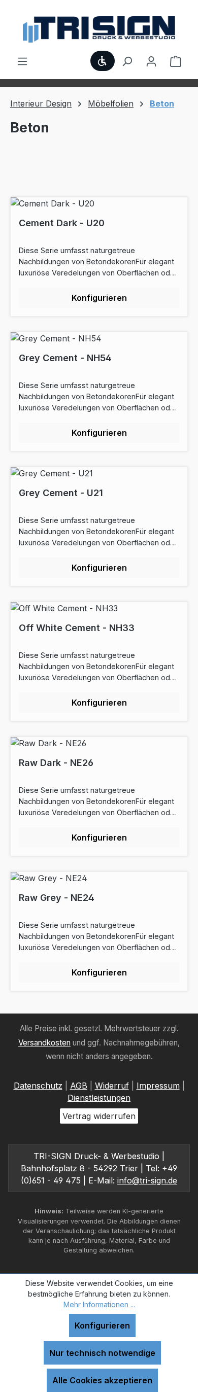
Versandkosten (44, 1043)
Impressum (158, 1085)
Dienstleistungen (99, 1098)
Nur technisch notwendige (102, 1353)
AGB (78, 1085)
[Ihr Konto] (151, 61)
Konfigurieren (102, 1325)
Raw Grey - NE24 (56, 897)
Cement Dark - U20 (62, 223)
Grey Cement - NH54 (65, 358)
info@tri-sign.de (147, 1180)
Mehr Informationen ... (99, 1304)
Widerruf (112, 1085)
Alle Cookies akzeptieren (102, 1380)
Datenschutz (38, 1085)
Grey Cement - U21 (61, 492)
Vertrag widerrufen (99, 1116)
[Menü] (22, 61)
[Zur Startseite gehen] (99, 29)
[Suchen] (127, 61)
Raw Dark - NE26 (56, 762)
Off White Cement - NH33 (77, 627)
